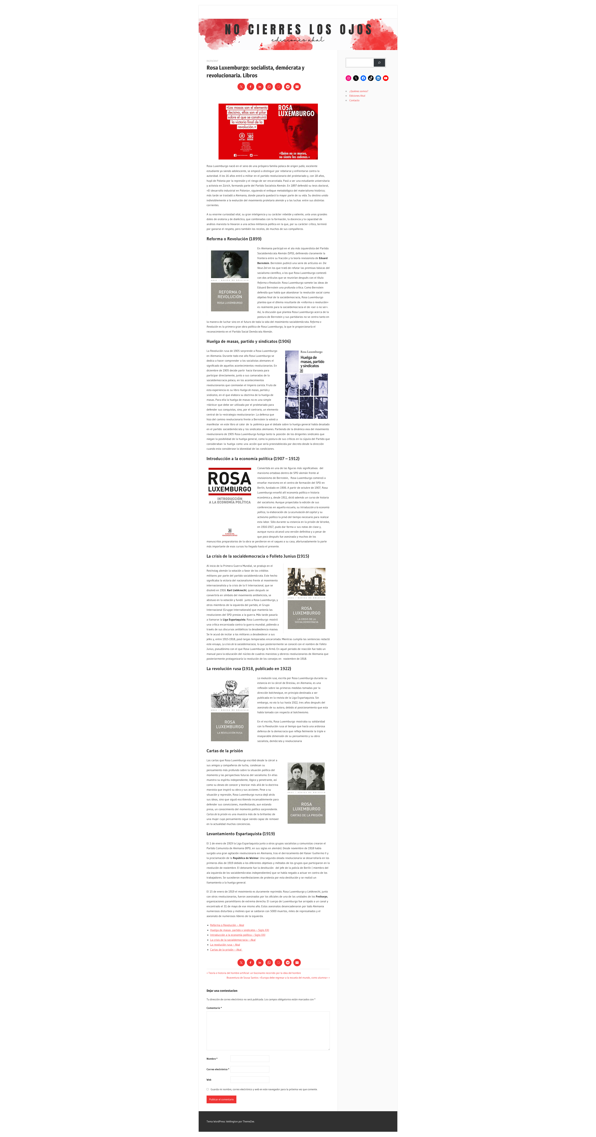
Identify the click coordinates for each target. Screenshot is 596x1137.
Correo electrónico (218, 1069)
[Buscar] (379, 63)
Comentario (214, 1007)
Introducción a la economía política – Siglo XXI (237, 935)
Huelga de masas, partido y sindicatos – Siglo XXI (239, 930)
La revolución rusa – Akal (225, 944)
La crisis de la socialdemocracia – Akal (233, 940)
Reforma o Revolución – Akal (227, 925)
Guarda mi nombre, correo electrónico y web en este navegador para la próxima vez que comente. (264, 1089)
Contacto (354, 100)
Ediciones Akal (357, 95)
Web (209, 1079)
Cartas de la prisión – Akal (226, 949)
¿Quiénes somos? (358, 91)
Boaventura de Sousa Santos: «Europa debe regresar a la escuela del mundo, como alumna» (277, 977)
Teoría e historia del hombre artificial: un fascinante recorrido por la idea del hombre (254, 973)
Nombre (212, 1058)
